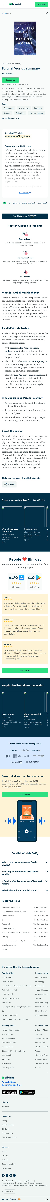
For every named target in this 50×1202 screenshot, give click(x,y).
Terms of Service (8, 1183)
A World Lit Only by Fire (11, 907)
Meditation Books (8, 1038)
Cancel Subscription (9, 1137)
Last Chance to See (9, 945)
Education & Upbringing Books (13, 1051)
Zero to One (6, 1003)
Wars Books (6, 1064)
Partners (5, 1160)
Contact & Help (7, 1133)
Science (7, 13)
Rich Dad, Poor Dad (9, 990)
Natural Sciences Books (10, 1030)
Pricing (4, 1121)
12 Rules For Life (8, 994)
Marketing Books (8, 1068)
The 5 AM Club (7, 982)
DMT (3, 920)
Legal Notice (28, 1181)
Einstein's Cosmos (8, 928)
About (4, 1151)
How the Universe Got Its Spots (14, 941)
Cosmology (9, 108)
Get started (41, 4)
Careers (5, 1156)
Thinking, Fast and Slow (10, 998)
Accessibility (6, 1185)
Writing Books (7, 1034)
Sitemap (18, 1181)
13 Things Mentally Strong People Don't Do (16, 1009)
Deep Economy (8, 916)
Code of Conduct (8, 1164)
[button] (25, 863)
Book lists (5, 1106)
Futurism (38, 108)
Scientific (20, 113)
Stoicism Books (7, 1047)
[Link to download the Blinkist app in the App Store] (9, 1092)
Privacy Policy (22, 1183)
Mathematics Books (9, 1043)
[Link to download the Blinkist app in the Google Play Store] (27, 1092)
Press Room (6, 1168)
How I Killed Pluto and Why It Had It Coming (15, 934)
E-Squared (6, 924)
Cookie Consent (36, 1183)
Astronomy (24, 108)
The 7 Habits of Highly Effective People (16, 986)
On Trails (5, 949)
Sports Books (7, 1055)
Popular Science (36, 113)
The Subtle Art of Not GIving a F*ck (15, 1019)
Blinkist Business (8, 1125)
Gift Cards (5, 1129)
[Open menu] (4, 4)
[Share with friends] (46, 13)
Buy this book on (20, 216)
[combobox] (9, 1191)
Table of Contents (9, 118)
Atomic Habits (7, 977)
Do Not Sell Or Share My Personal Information (30, 1185)
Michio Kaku (7, 73)
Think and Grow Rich (9, 1015)
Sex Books (6, 1059)
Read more (24, 193)
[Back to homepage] (15, 4)
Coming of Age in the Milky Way (14, 911)
